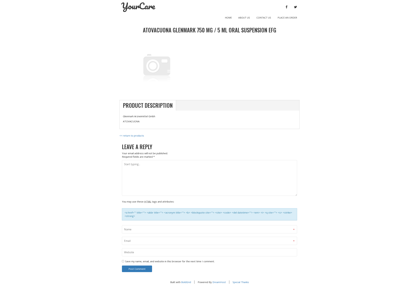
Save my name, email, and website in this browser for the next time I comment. (170, 261)
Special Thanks (241, 282)
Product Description (148, 105)
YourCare (138, 6)
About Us (244, 17)
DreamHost (219, 282)
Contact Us (263, 17)
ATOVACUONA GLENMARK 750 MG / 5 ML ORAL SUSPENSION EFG (209, 30)
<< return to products (131, 135)
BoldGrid (186, 282)
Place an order (287, 17)
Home (228, 17)
